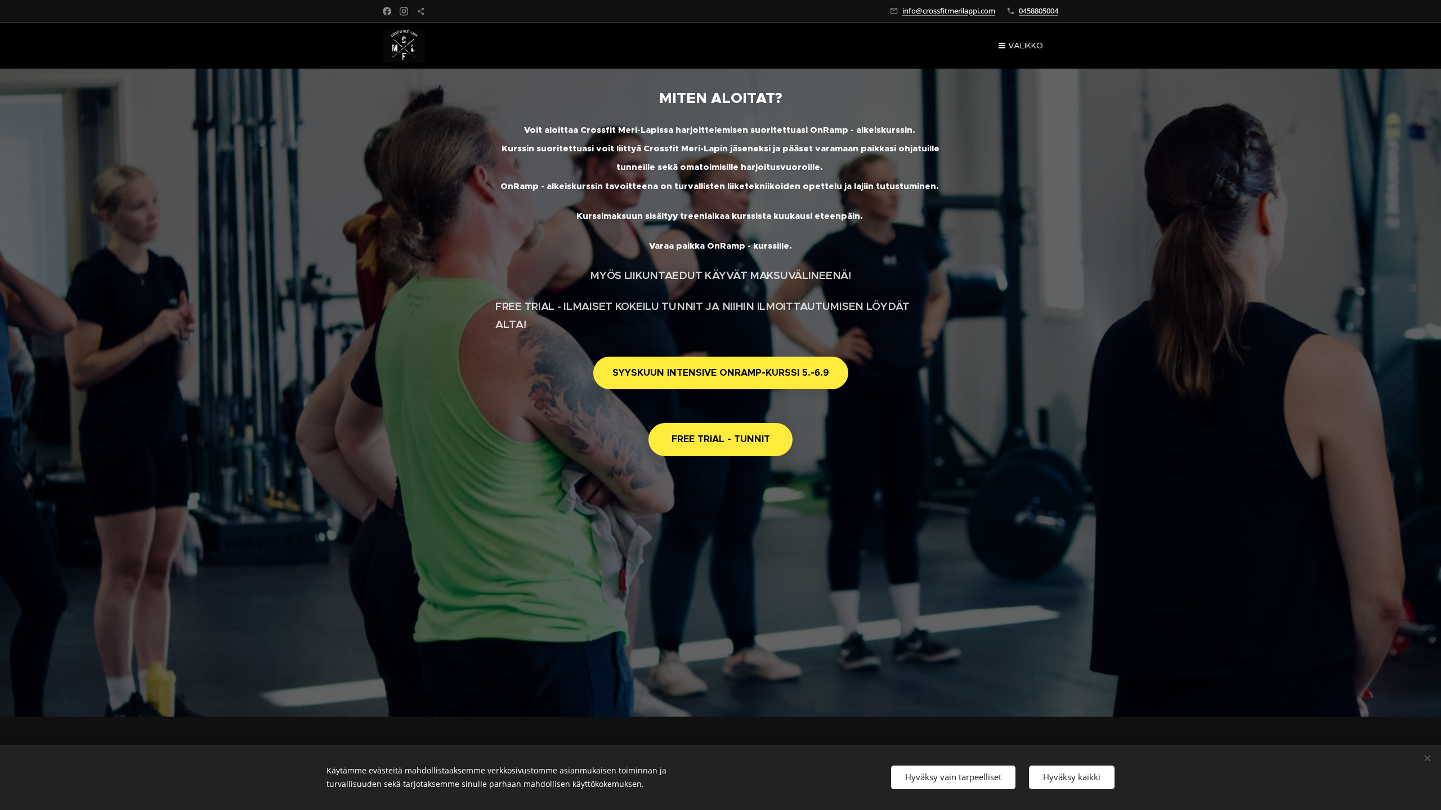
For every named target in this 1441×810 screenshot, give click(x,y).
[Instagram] (404, 11)
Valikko (1025, 45)
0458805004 (1038, 11)
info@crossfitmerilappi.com (948, 11)
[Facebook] (387, 11)
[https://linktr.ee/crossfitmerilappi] (421, 11)
